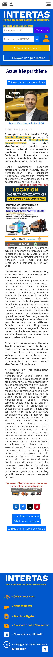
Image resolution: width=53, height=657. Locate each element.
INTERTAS (26, 14)
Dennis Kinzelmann (18, 137)
